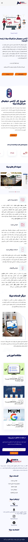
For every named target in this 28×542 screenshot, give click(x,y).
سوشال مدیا (14, 489)
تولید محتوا (14, 486)
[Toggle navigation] (5, 3)
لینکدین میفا (14, 525)
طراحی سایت (14, 224)
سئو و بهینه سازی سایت (14, 483)
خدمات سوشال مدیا (12, 249)
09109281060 (14, 505)
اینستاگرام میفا (14, 518)
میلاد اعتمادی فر (20, 377)
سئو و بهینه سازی (13, 199)
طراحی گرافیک (14, 267)
